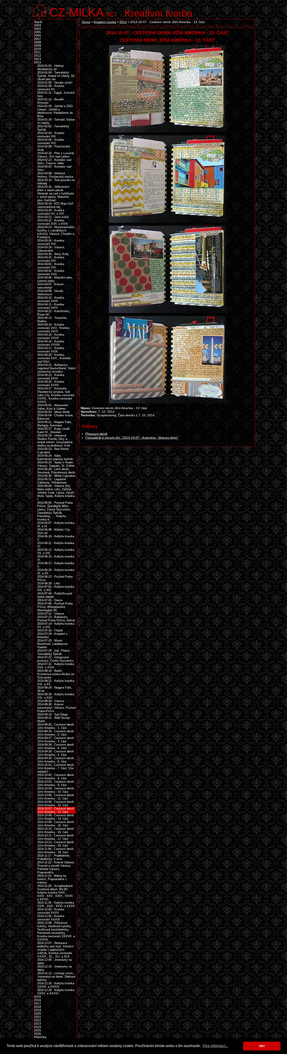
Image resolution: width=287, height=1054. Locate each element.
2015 (37, 996)
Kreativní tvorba (158, 13)
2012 (37, 55)
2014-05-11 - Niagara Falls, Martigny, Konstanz (54, 423)
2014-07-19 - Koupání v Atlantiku (52, 635)
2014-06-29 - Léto (48, 583)
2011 (37, 52)
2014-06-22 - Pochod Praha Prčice (55, 578)
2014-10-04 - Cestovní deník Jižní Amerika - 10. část (55, 790)
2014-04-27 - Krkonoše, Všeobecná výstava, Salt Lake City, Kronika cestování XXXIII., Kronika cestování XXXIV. (56, 395)
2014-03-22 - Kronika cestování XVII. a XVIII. (53, 222)
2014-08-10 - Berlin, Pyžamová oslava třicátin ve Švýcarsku (55, 674)
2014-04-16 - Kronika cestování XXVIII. (50, 343)
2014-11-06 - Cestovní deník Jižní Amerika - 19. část (55, 850)
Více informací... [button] (215, 1046)
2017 (37, 1003)
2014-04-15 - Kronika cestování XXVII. (50, 336)
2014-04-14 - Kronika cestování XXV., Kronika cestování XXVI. (53, 328)
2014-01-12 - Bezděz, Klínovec (51, 101)
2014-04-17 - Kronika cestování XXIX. (50, 349)
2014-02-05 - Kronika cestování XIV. (50, 141)
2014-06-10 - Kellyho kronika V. (55, 538)
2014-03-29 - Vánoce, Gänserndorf (51, 249)
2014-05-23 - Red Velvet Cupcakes (52, 450)
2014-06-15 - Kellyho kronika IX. (55, 558)
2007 (37, 39)
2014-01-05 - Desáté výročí (54, 82)
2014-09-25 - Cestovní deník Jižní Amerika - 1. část (55, 726)
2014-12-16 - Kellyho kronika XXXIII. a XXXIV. (55, 985)
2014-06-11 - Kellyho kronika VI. (55, 544)
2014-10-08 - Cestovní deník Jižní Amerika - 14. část (55, 817)
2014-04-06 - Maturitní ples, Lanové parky (55, 279)
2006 (37, 35)
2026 (37, 1033)
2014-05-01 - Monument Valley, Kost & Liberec (52, 407)
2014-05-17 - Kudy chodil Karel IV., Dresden (53, 430)
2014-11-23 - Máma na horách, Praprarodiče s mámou (52, 879)
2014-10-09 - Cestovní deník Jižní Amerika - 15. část (55, 823)
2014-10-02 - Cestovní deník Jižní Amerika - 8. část (55, 776)
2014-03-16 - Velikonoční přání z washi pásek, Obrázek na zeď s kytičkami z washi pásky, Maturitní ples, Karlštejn (55, 193)
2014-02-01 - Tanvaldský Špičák (53, 128)
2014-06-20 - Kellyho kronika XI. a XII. (55, 571)
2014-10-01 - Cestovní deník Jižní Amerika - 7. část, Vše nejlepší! (55, 768)
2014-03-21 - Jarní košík (53, 217)
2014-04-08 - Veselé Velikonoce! (50, 292)
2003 (37, 25)
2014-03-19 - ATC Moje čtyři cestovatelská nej (55, 205)
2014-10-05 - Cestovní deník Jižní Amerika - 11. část (55, 796)
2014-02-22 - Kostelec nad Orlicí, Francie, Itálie (54, 161)
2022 (37, 1020)
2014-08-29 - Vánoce (50, 701)
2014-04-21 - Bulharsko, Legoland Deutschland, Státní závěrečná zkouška (56, 368)
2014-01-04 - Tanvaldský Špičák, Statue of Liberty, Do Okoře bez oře (56, 76)
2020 (37, 1013)
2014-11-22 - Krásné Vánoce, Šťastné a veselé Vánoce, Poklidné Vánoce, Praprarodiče (56, 867)
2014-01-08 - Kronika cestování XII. (50, 87)
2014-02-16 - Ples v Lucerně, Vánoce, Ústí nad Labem (56, 154)
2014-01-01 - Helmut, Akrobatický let (50, 67)
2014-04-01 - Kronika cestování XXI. (50, 265)
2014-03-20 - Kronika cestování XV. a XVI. (51, 212)
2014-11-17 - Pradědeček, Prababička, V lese (53, 857)
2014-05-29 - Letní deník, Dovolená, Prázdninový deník (56, 470)
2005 (37, 32)
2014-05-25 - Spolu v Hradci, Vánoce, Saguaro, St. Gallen (55, 464)
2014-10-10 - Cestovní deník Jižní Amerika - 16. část (55, 830)
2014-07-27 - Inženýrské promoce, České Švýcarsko (55, 659)
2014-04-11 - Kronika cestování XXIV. (50, 306)
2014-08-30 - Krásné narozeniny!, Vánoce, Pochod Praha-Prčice (56, 708)
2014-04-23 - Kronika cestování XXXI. (50, 376)
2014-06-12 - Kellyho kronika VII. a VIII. (55, 551)
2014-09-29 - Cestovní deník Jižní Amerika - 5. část (55, 753)
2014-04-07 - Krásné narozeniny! (50, 286)
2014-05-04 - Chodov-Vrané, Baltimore (55, 417)
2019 (37, 1010)
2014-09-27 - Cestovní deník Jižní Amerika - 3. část (55, 739)
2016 (37, 1000)
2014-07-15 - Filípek (50, 630)
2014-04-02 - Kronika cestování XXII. (50, 272)
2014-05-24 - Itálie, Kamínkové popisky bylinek (55, 457)
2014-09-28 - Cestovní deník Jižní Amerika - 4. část (55, 746)
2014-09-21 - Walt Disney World (53, 719)
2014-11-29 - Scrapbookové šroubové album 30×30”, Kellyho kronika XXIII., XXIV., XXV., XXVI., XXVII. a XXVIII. (55, 892)
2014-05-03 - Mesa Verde (53, 412)
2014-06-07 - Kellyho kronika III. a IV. (55, 524)
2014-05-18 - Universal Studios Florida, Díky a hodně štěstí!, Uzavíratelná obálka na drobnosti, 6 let (54, 440)
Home (86, 22)
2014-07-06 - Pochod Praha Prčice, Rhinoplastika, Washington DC (55, 607)
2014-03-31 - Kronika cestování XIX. (50, 259)
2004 (37, 28)
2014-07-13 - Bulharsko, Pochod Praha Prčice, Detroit (56, 618)
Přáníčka (40, 1037)
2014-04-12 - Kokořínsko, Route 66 (53, 312)
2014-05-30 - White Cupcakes (56, 475)
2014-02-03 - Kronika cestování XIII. (50, 134)
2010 (37, 49)
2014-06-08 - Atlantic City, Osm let (54, 531)
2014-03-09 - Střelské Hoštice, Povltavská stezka (55, 175)
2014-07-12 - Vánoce (50, 613)
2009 (37, 45)
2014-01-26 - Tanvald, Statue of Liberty (56, 121)
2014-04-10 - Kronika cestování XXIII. (50, 299)
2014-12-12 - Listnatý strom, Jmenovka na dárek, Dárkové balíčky (56, 977)
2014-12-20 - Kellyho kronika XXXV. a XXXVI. (55, 991)
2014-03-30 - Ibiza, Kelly (53, 254)
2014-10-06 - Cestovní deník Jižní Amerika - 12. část (55, 803)
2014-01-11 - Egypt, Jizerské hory (55, 94)
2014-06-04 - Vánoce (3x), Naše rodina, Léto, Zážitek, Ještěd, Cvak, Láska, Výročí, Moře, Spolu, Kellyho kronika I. (56, 492)
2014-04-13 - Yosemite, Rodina (52, 319)
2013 (37, 59)
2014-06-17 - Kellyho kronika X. (55, 565)
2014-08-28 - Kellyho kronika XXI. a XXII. (55, 696)
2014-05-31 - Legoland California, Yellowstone (52, 480)
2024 (37, 1027)
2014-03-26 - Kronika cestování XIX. (50, 242)
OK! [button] (262, 1046)
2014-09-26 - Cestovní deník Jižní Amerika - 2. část (55, 733)
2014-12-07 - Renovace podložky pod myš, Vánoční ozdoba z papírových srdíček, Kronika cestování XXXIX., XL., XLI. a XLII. (55, 949)
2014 (123, 22)
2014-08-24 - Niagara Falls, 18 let (54, 689)
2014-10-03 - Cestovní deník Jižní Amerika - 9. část (55, 783)
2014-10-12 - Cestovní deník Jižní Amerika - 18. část (55, 843)
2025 (37, 1030)
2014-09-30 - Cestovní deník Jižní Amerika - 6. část (55, 759)
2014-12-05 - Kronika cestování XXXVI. (50, 917)
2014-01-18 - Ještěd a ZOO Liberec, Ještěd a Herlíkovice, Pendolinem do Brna (55, 111)
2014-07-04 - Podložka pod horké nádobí (54, 595)
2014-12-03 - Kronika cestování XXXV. (50, 911)
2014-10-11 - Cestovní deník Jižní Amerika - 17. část (55, 837)
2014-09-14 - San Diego (52, 714)
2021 (37, 1017)
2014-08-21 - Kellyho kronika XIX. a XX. (55, 682)
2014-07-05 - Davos (50, 600)
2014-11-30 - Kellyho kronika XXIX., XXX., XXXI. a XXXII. (56, 904)
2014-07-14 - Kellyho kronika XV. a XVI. (55, 625)
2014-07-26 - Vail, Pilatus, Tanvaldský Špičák (54, 652)
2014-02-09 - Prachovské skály (53, 148)
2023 (37, 1023)
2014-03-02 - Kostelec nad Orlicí (54, 168)
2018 (37, 1007)
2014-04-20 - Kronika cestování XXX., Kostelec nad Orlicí (54, 358)
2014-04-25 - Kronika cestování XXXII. (50, 383)
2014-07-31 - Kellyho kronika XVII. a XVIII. (55, 665)
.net (83, 12)
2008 (37, 42)
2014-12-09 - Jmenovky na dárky (54, 961)
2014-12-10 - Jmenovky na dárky (54, 968)
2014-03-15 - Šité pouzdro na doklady (56, 181)
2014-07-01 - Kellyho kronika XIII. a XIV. (55, 588)
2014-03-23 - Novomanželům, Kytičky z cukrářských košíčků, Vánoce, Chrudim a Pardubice (56, 232)
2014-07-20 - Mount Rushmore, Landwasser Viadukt (52, 644)
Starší (38, 22)
